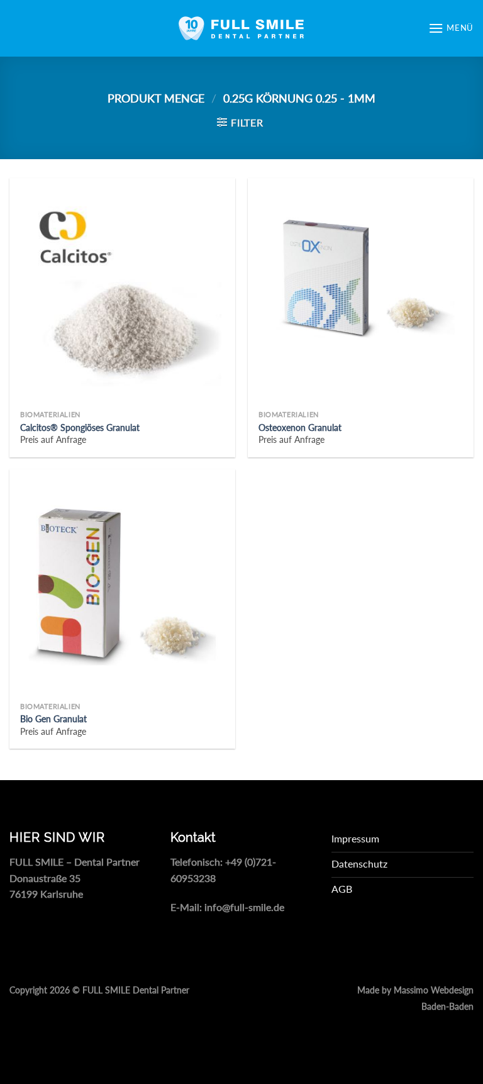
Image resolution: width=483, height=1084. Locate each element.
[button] (451, 28)
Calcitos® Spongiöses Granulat (80, 427)
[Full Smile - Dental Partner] (241, 28)
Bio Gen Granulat (53, 718)
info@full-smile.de (244, 907)
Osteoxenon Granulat (299, 427)
